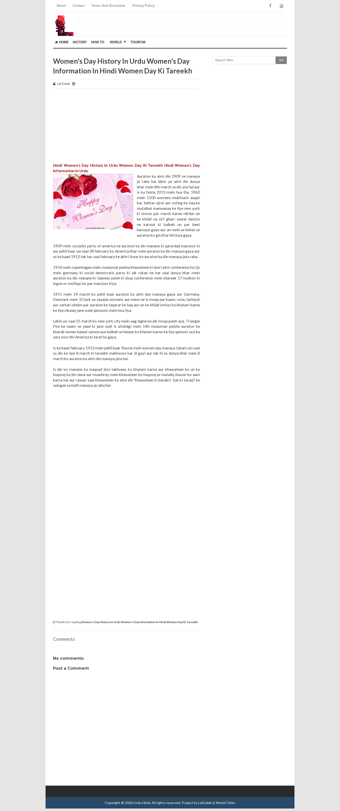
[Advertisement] (126, 128)
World (116, 42)
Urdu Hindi (142, 803)
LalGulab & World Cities (216, 803)
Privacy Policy (143, 5)
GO (281, 60)
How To (97, 42)
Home (63, 42)
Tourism (137, 42)
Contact (78, 5)
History (80, 42)
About (61, 5)
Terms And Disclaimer (108, 5)
